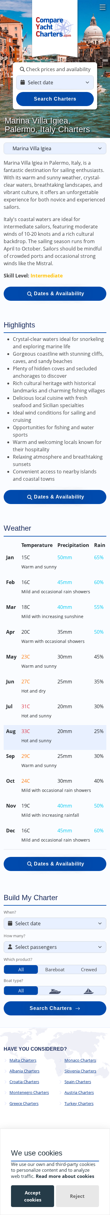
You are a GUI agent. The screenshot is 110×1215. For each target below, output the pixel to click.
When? (10, 912)
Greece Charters (23, 1103)
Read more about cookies (65, 1176)
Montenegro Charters (29, 1092)
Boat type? (13, 980)
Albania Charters (24, 1071)
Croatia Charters (24, 1081)
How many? (14, 935)
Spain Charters (77, 1081)
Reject (77, 1196)
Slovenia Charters (80, 1071)
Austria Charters (79, 1092)
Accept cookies (32, 1196)
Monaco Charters (80, 1060)
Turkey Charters (79, 1103)
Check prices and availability (57, 69)
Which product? (18, 959)
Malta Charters (22, 1060)
